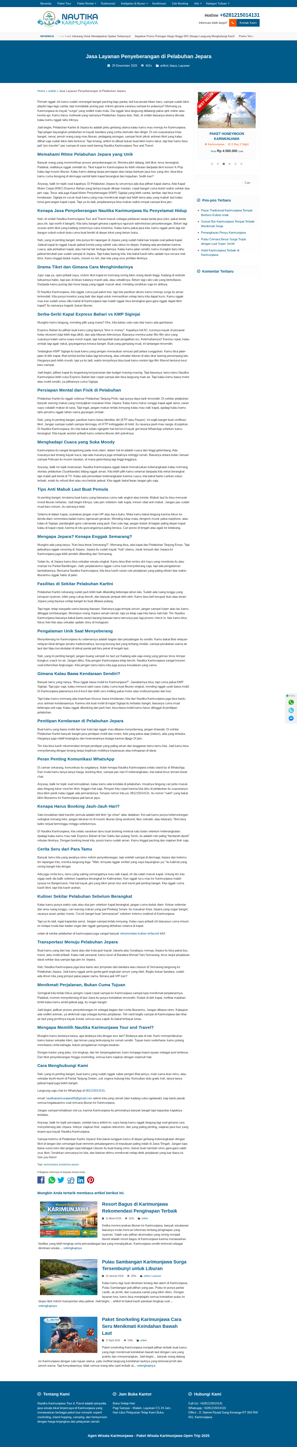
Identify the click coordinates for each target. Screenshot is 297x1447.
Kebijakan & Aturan (133, 3)
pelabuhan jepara (69, 1164)
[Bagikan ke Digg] (71, 1182)
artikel (164, 65)
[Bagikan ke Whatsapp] (52, 1182)
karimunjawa (51, 1164)
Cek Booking (180, 3)
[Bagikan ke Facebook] (41, 1182)
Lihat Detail (230, 110)
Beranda (45, 3)
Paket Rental (85, 3)
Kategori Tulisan (216, 3)
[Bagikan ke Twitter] (61, 1182)
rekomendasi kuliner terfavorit (139, 933)
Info (196, 3)
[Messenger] (291, 718)
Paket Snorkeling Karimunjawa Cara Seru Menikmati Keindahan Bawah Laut (141, 1326)
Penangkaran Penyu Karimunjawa (223, 232)
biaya (173, 65)
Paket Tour (64, 3)
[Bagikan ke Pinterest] (91, 1182)
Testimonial (108, 3)
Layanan (184, 65)
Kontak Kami (248, 22)
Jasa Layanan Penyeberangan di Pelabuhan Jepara (148, 56)
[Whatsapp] (291, 702)
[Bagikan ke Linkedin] (81, 1182)
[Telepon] (291, 710)
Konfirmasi (159, 3)
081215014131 (95, 1090)
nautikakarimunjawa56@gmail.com (69, 1098)
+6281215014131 (240, 15)
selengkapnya (72, 1248)
